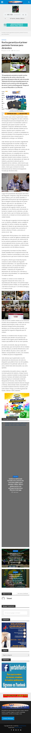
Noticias (4, 40)
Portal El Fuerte (22, 725)
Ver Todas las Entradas (23, 593)
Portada (4, 32)
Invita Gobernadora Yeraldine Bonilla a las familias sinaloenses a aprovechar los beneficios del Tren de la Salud (15, 578)
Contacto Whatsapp (8, 718)
